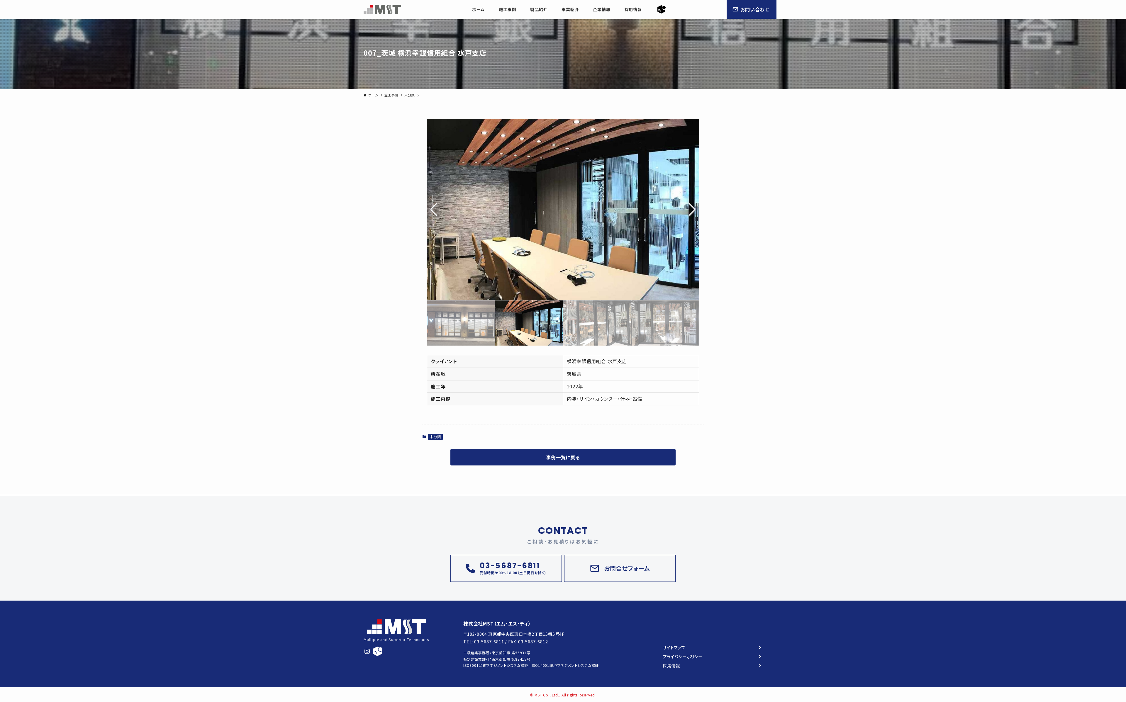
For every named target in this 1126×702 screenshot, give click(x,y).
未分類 (435, 436)
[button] (692, 209)
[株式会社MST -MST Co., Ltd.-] (382, 9)
